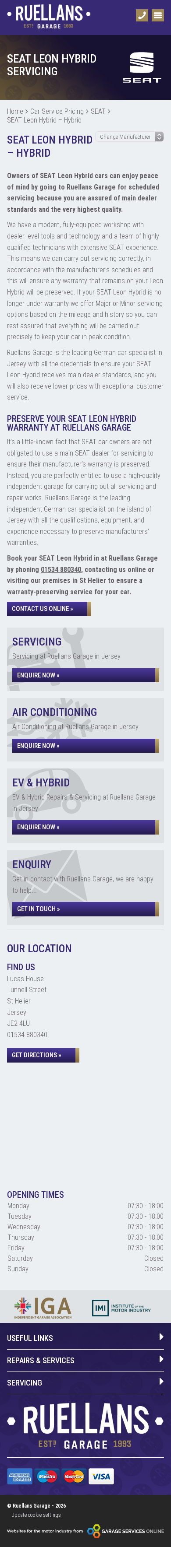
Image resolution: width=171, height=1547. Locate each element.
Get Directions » (36, 1055)
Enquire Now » (38, 675)
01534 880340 (61, 569)
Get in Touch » (38, 909)
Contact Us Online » (42, 609)
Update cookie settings (36, 1515)
